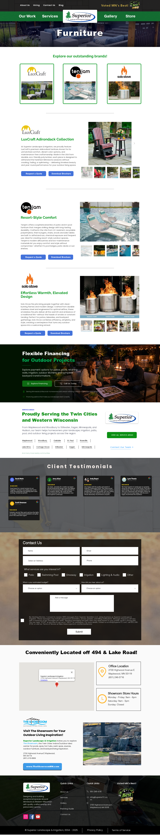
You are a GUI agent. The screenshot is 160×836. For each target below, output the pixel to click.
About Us (64, 792)
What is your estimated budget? (35, 582)
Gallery (63, 803)
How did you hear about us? (92, 582)
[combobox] (51, 560)
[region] (28, 16)
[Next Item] (134, 143)
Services (64, 797)
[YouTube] (38, 816)
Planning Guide (66, 809)
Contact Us (65, 814)
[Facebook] (31, 816)
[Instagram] (25, 816)
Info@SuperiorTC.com (99, 798)
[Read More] (37, 84)
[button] (112, 743)
